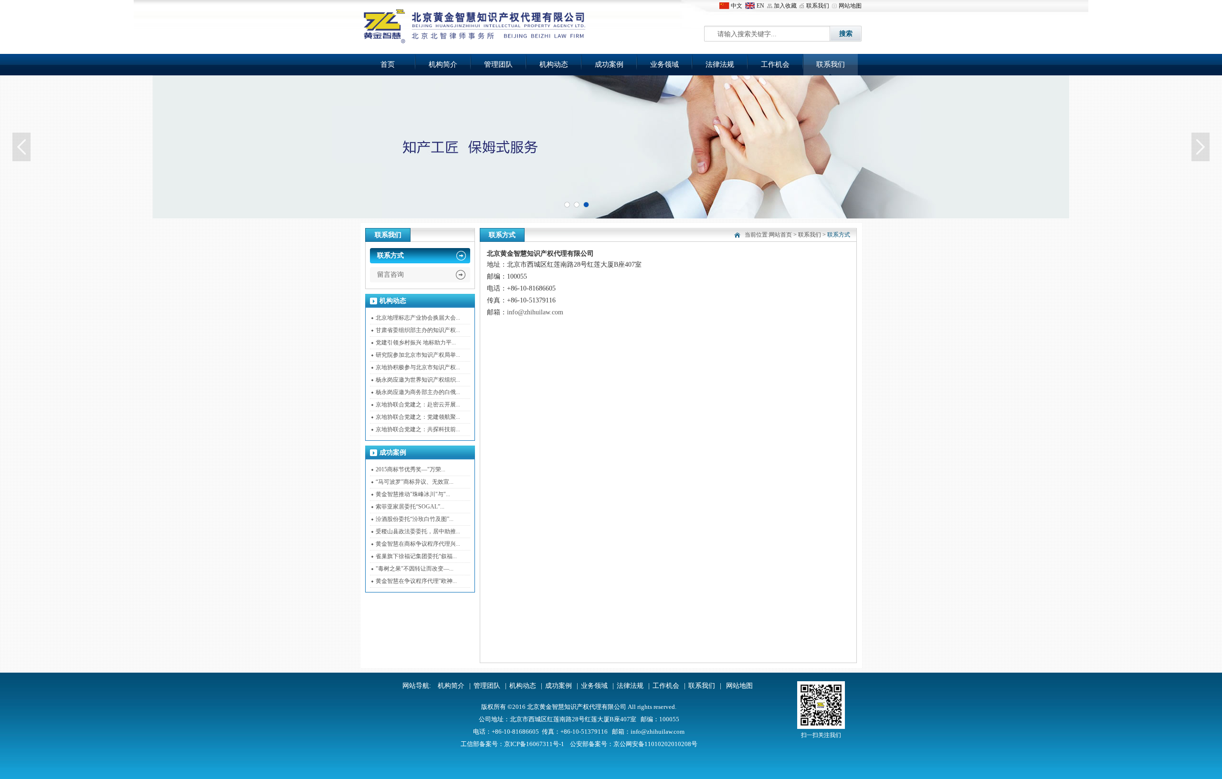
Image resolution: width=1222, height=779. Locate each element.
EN (760, 5)
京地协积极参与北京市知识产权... (418, 367)
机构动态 (553, 64)
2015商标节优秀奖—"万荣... (410, 469)
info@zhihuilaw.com (535, 312)
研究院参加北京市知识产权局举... (418, 355)
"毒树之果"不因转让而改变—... (414, 568)
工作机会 (775, 64)
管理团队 (498, 64)
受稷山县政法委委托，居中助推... (418, 531)
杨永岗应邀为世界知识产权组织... (418, 379)
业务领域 (664, 64)
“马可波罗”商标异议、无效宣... (414, 481)
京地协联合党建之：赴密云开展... (418, 404)
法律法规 (720, 64)
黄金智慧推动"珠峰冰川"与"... (413, 494)
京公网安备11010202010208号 (655, 744)
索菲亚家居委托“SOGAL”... (410, 506)
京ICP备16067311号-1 (534, 744)
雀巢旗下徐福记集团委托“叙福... (416, 556)
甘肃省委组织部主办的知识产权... (418, 330)
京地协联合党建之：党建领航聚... (418, 417)
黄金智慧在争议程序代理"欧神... (416, 581)
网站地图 (850, 5)
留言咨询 (390, 274)
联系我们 (817, 5)
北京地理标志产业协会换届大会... (418, 317)
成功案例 (609, 64)
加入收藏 (785, 5)
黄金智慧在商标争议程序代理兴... (418, 543)
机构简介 (443, 64)
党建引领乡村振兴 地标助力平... (416, 342)
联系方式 (390, 255)
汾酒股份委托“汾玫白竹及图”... (414, 519)
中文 (736, 5)
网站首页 (780, 234)
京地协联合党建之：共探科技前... (418, 429)
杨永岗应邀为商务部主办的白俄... (418, 392)
